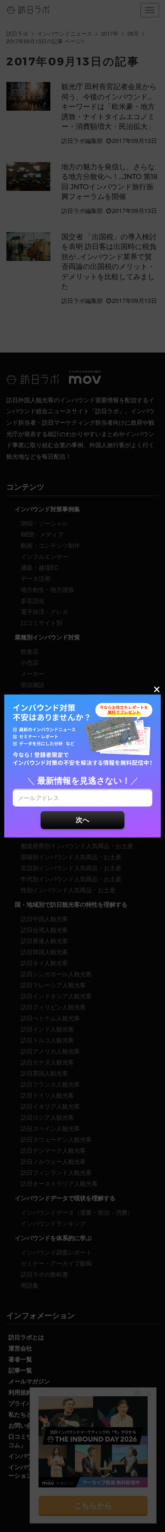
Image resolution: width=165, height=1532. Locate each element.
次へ (82, 819)
